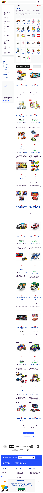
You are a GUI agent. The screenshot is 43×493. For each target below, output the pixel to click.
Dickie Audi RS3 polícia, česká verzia (22, 328)
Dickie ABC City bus (35, 85)
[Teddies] (21, 450)
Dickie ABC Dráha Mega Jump (35, 115)
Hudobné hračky (6, 26)
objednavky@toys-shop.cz (20, 463)
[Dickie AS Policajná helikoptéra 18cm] (35, 257)
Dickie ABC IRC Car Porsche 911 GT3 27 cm (21, 146)
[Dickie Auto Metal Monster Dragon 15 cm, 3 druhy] (35, 378)
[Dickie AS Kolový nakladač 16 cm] (21, 257)
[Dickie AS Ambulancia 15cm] (35, 226)
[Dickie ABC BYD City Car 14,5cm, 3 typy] (21, 75)
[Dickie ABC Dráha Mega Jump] (35, 105)
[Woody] (28, 450)
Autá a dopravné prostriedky (6, 9)
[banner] (4, 2)
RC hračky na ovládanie (6, 38)
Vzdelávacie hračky (7, 49)
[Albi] (5, 446)
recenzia (31, 476)
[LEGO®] (38, 446)
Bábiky (5, 34)
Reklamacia (31, 474)
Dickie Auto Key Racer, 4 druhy (21, 388)
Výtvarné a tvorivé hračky (7, 48)
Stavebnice (6, 44)
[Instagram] (3, 476)
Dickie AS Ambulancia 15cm (35, 236)
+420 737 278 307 (8, 463)
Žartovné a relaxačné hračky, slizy (7, 53)
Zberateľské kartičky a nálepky (7, 41)
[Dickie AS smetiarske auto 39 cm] (35, 287)
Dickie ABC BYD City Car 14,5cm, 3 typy (21, 86)
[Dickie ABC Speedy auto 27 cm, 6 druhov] (35, 166)
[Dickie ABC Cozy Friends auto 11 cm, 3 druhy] (21, 105)
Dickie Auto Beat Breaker (35, 327)
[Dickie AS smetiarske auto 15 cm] (21, 287)
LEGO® (5, 31)
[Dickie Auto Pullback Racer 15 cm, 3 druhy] (35, 408)
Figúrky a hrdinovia (7, 20)
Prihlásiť (33, 458)
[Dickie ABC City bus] (35, 75)
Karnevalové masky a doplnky (7, 28)
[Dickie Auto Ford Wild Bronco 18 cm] (35, 347)
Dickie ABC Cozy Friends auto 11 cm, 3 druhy (21, 116)
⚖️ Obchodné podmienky (19, 472)
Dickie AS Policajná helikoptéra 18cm (35, 267)
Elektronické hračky (7, 18)
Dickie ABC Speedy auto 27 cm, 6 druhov (35, 177)
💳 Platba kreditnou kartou (19, 476)
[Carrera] (25, 446)
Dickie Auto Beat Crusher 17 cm (21, 357)
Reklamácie (31, 471)
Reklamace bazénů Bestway (34, 473)
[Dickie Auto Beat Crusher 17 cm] (21, 347)
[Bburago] (11, 446)
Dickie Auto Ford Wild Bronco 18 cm (35, 358)
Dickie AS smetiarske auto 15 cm (21, 297)
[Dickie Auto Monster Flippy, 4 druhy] (21, 408)
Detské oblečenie (6, 14)
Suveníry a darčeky (7, 46)
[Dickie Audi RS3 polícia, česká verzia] (21, 317)
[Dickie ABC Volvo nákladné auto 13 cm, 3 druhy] (21, 196)
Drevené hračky (6, 17)
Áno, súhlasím (21, 488)
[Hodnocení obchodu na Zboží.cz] (40, 6)
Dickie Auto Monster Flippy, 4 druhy (22, 419)
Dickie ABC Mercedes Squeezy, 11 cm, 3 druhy (35, 146)
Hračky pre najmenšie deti (7, 23)
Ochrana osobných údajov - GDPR (35, 472)
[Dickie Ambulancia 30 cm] (21, 226)
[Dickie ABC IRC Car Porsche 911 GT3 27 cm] (21, 136)
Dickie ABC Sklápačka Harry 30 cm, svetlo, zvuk (21, 177)
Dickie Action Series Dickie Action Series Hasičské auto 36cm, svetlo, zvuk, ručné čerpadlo (35, 207)
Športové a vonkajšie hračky (7, 43)
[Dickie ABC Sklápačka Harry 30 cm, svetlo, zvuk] (21, 166)
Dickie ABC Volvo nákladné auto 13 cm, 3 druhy (21, 207)
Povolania (5, 36)
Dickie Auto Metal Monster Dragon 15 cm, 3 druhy (35, 388)
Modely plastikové (6, 32)
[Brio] (18, 446)
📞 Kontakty (17, 474)
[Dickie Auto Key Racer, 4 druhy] (21, 378)
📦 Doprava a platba (19, 471)
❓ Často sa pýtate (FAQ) (19, 477)
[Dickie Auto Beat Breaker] (35, 317)
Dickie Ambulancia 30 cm (21, 236)
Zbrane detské (6, 51)
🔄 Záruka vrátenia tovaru (19, 473)
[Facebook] (1, 476)
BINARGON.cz (40, 490)
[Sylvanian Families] (15, 450)
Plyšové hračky (6, 35)
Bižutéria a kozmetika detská (7, 13)
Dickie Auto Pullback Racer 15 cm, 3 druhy (35, 419)
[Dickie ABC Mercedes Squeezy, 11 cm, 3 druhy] (35, 136)
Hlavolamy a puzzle (7, 21)
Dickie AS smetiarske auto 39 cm (35, 297)
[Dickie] (31, 446)
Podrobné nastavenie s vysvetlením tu (21, 490)
